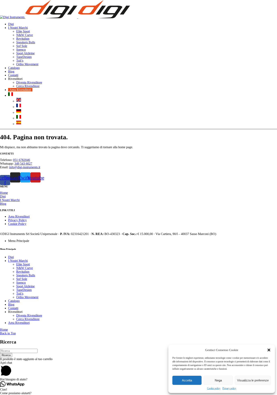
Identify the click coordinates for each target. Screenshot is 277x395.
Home (4, 192)
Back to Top (8, 333)
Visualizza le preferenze (253, 380)
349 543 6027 (23, 163)
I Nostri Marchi (10, 200)
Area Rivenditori (19, 216)
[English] (18, 101)
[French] (18, 106)
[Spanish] (18, 124)
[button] (269, 350)
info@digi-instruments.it (24, 167)
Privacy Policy (17, 220)
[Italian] (10, 95)
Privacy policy (229, 388)
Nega (218, 380)
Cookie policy (213, 388)
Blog (3, 203)
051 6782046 (21, 160)
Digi (3, 196)
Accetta (187, 380)
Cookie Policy (17, 223)
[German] (18, 112)
